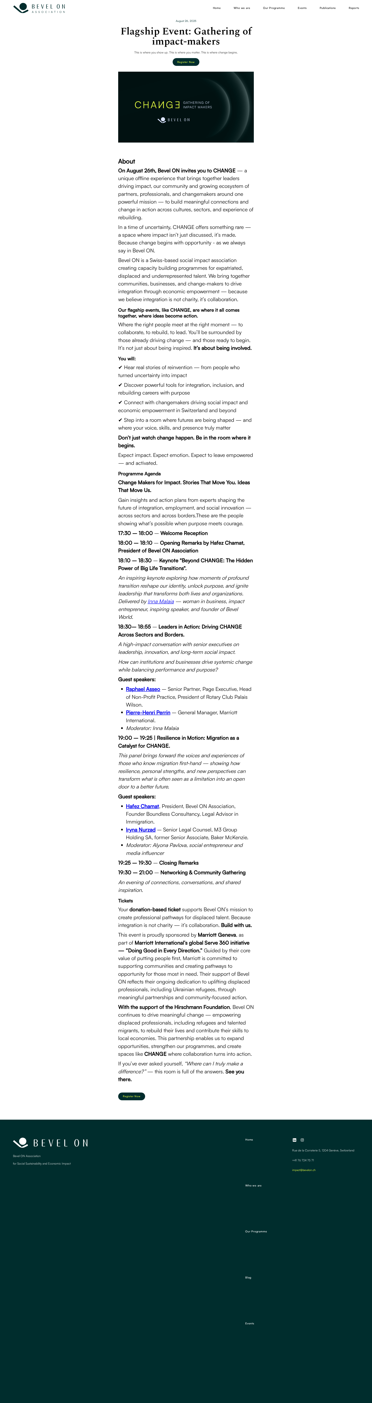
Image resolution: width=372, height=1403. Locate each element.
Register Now (186, 62)
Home (217, 7)
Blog (248, 1277)
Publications (328, 7)
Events (302, 7)
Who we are (242, 7)
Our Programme (274, 7)
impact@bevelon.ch (304, 1170)
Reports (354, 7)
